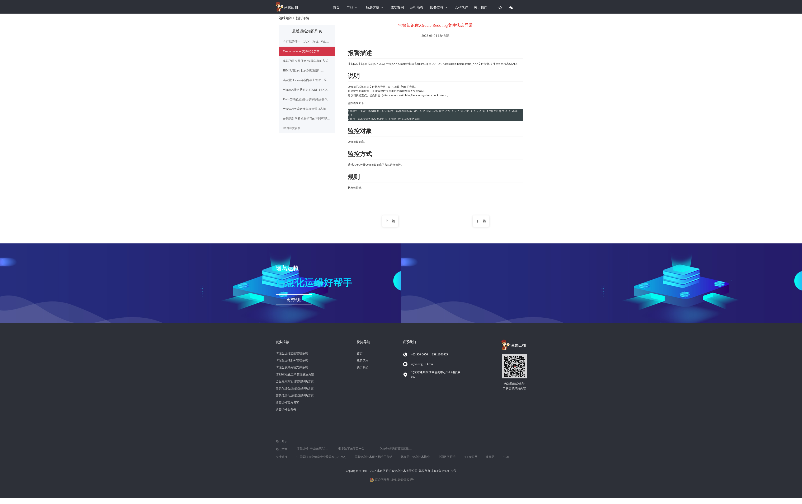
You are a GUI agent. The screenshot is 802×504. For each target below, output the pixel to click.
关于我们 (480, 7)
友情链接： (283, 456)
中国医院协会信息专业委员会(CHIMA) (321, 456)
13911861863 (440, 354)
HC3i (506, 456)
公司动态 (416, 7)
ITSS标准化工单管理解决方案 (295, 374)
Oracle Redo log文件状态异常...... (304, 51)
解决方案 (372, 7)
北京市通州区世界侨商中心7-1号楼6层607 (435, 374)
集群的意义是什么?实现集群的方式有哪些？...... (307, 60)
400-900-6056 (419, 354)
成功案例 (397, 7)
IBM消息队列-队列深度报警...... (303, 70)
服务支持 (436, 7)
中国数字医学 (447, 456)
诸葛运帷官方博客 (287, 402)
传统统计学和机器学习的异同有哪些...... (307, 118)
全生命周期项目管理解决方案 (295, 381)
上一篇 (390, 221)
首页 (336, 7)
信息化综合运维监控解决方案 (295, 388)
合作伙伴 (461, 7)
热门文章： (283, 449)
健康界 (490, 456)
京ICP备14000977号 (443, 470)
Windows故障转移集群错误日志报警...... (307, 109)
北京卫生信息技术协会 (415, 456)
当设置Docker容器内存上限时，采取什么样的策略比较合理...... (307, 80)
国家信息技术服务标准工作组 (373, 456)
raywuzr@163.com (422, 364)
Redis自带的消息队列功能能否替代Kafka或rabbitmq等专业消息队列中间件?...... (307, 99)
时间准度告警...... (294, 128)
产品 (349, 7)
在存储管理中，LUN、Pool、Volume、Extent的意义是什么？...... (307, 41)
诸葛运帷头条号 (286, 409)
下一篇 (481, 221)
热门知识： (283, 441)
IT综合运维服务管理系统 (292, 360)
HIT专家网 (470, 456)
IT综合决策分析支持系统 (292, 367)
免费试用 (294, 300)
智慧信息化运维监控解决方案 (295, 395)
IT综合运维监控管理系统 (292, 353)
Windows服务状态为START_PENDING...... (307, 89)
